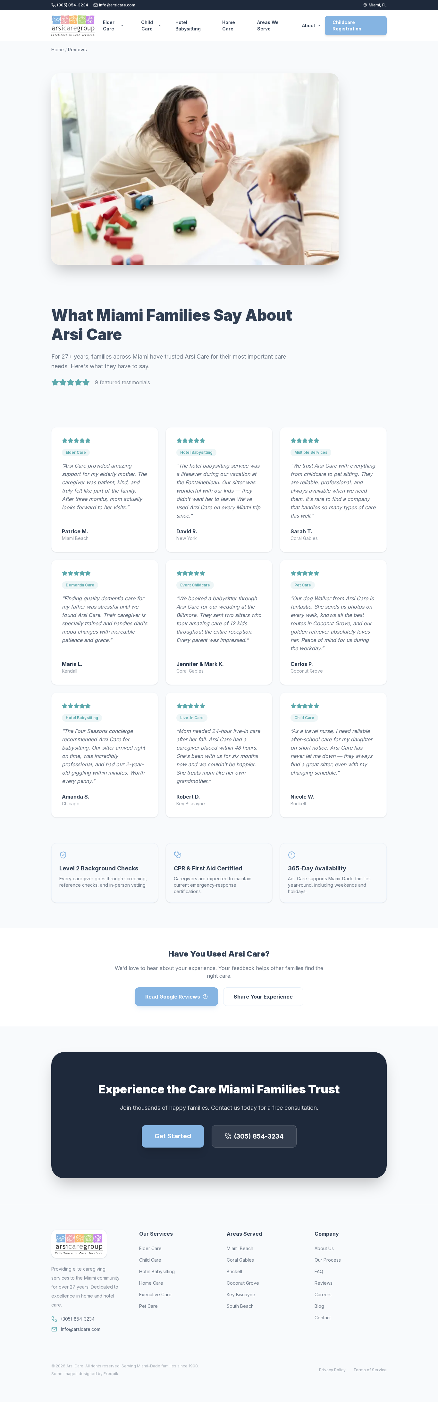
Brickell (234, 1271)
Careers (323, 1294)
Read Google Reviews (172, 996)
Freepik (111, 1373)
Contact (323, 1317)
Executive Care (155, 1294)
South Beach (240, 1306)
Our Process (328, 1260)
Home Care (228, 25)
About (308, 25)
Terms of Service (370, 1369)
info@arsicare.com (117, 5)
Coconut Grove (243, 1283)
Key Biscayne (241, 1294)
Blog (319, 1306)
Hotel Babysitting (188, 25)
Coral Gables (240, 1260)
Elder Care (108, 25)
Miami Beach (240, 1248)
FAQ (319, 1271)
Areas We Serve (268, 25)
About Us (324, 1248)
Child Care (147, 25)
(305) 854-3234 (72, 5)
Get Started (173, 1136)
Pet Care (148, 1306)
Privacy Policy (332, 1369)
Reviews (324, 1283)
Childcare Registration (347, 25)
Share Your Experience (263, 996)
